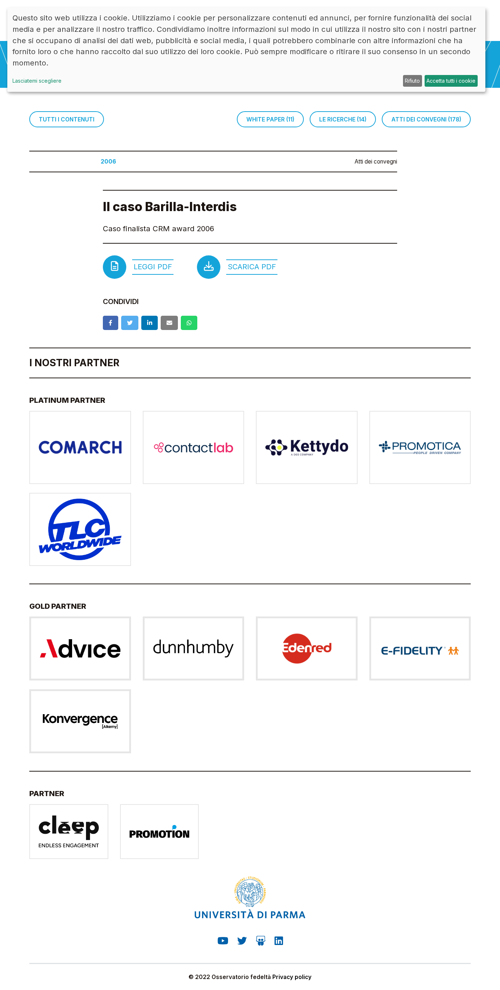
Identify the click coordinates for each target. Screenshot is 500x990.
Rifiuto (412, 81)
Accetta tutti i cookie (450, 81)
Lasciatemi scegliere (36, 81)
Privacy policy (291, 977)
